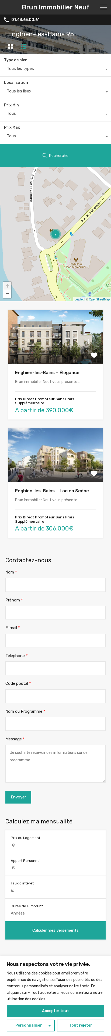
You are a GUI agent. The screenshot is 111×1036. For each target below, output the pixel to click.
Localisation (16, 82)
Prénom (14, 600)
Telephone (16, 655)
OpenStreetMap (99, 299)
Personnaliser (28, 1025)
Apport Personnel (25, 861)
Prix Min (11, 105)
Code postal (18, 683)
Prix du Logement (25, 838)
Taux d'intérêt (22, 883)
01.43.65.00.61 (25, 20)
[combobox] (55, 69)
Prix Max (12, 127)
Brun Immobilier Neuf (55, 7)
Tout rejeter (80, 1025)
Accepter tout (55, 1011)
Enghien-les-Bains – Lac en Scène (52, 490)
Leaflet (79, 299)
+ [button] (7, 285)
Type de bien (15, 60)
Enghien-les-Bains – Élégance (47, 372)
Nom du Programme (25, 711)
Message (15, 739)
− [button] (7, 294)
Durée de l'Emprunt (27, 906)
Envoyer (18, 797)
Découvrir (55, 353)
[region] (55, 996)
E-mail (12, 627)
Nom (11, 572)
